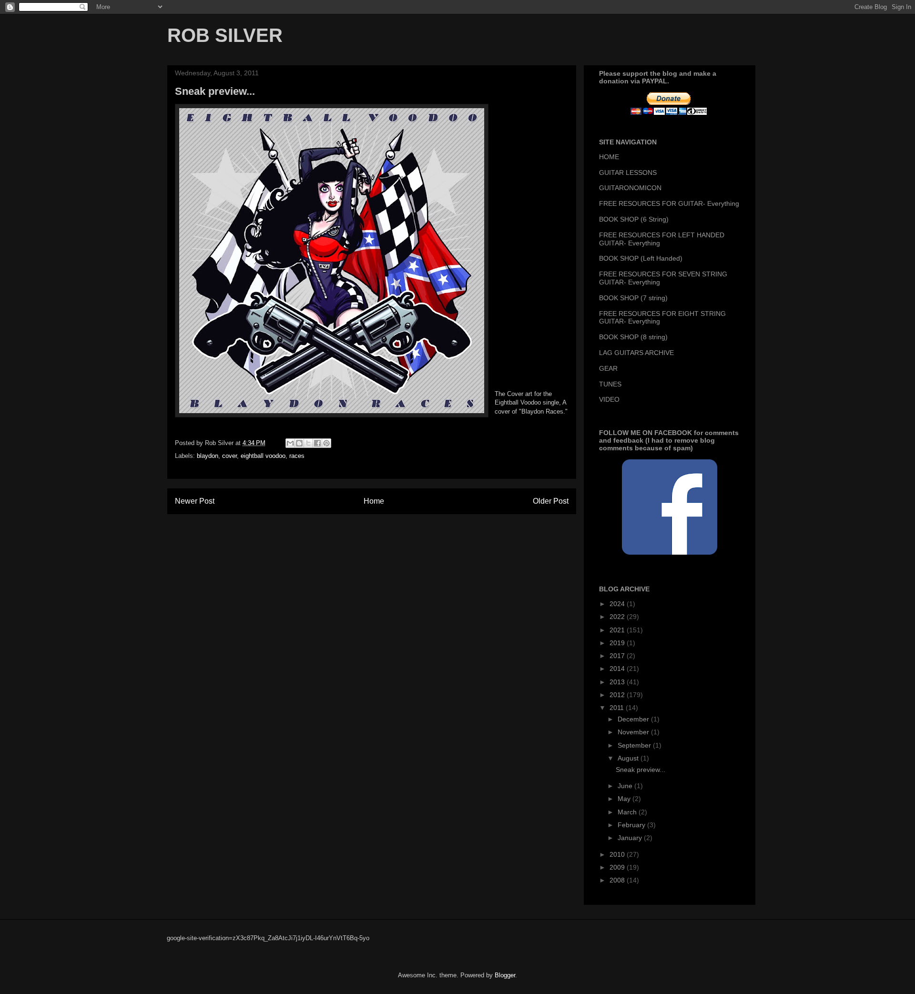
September (635, 745)
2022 (618, 616)
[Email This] (290, 443)
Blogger (505, 975)
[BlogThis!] (299, 443)
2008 (618, 880)
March (628, 812)
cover (229, 455)
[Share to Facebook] (317, 443)
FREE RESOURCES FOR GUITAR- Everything (669, 203)
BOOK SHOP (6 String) (634, 219)
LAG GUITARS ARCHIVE (636, 352)
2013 (618, 682)
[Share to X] (308, 443)
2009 (618, 867)
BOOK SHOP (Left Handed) (640, 258)
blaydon (207, 455)
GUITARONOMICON (630, 188)
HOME (609, 157)
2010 (618, 854)
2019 (618, 643)
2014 (618, 668)
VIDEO (609, 399)
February (632, 825)
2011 (618, 707)
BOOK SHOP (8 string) (633, 337)
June (626, 786)
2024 (618, 604)
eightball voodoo (263, 455)
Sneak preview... (640, 769)
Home (374, 501)
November (634, 732)
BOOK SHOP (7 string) (633, 298)
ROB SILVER (225, 35)
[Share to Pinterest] (326, 443)
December (634, 719)
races (297, 455)
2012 (618, 695)
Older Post (551, 501)
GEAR (608, 368)
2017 (618, 655)
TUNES (610, 384)
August (629, 758)
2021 (618, 630)
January (631, 838)
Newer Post (194, 501)
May (625, 798)
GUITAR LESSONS (628, 172)
